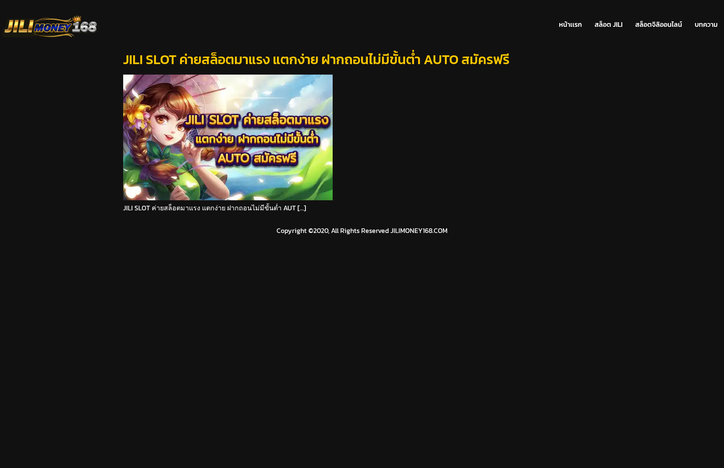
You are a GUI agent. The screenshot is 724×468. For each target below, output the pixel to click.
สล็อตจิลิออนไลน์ (658, 24)
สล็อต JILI (609, 24)
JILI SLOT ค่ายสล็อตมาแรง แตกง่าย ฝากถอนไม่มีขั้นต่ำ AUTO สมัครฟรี (316, 59)
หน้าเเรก (570, 24)
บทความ (706, 24)
